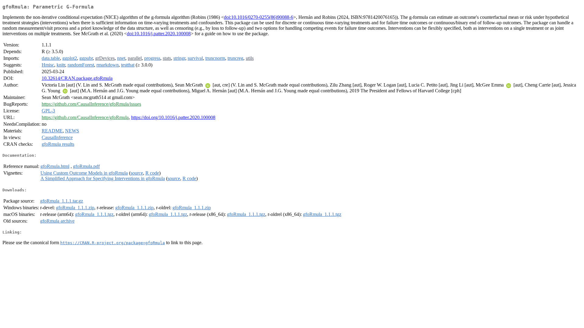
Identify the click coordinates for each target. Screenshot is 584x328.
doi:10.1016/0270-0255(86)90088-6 (258, 17)
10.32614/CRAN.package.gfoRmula (77, 78)
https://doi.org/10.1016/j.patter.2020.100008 (173, 117)
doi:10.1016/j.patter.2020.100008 (159, 33)
